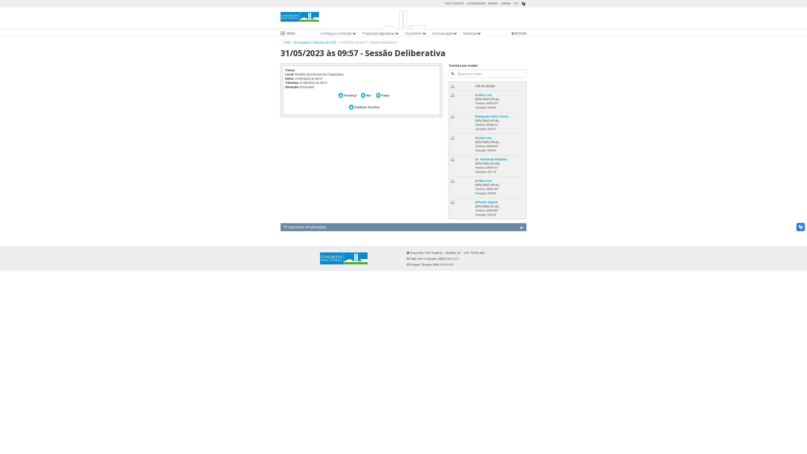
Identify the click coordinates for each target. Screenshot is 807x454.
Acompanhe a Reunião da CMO (315, 42)
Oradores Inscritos (366, 107)
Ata (368, 95)
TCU (515, 3)
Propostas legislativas (379, 33)
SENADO (493, 3)
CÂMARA (506, 3)
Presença (349, 95)
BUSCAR (520, 33)
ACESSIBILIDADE (476, 3)
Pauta (384, 95)
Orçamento (414, 33)
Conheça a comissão (336, 33)
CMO (287, 42)
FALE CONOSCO (454, 3)
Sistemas (470, 33)
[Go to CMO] (300, 17)
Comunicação (443, 33)
